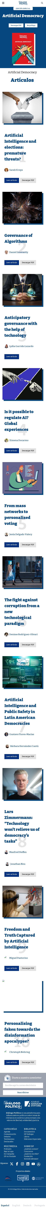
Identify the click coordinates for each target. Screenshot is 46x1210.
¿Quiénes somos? (31, 1149)
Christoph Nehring (19, 1052)
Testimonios (9, 1139)
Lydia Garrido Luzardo (21, 346)
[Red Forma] (8, 1178)
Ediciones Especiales (32, 1139)
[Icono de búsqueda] (42, 3)
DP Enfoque (29, 1134)
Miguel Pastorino (18, 958)
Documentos (29, 1132)
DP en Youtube (10, 1156)
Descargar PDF (16, 25)
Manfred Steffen (18, 852)
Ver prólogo (31, 25)
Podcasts (7, 1149)
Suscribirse (23, 1092)
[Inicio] (23, 3)
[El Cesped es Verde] (23, 1178)
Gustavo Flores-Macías (21, 734)
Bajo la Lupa (8, 1151)
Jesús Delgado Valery (20, 534)
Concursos (28, 1151)
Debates (7, 1137)
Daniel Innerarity (18, 252)
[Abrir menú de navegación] (3, 3)
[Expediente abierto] (38, 1178)
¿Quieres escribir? (31, 1154)
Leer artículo (11, 180)
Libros (26, 1137)
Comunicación (10, 1134)
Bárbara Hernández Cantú (24, 746)
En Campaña (9, 1154)
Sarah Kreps (16, 170)
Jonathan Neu (17, 864)
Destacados (8, 1142)
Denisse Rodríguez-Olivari (23, 634)
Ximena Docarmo (18, 440)
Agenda (7, 1132)
